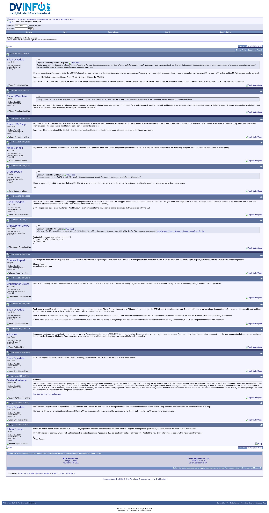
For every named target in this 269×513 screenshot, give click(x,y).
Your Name (10, 25)
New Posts (130, 479)
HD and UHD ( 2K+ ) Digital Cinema (62, 19)
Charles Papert (16, 260)
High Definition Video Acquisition (37, 19)
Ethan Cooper (15, 429)
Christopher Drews (18, 225)
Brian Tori (12, 334)
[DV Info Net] (30, 14)
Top (264, 503)
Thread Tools (241, 50)
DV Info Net (21, 19)
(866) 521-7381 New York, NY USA (71, 461)
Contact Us (221, 503)
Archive (259, 503)
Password (10, 29)
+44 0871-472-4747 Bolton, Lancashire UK (198, 461)
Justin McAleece (17, 380)
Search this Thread (255, 50)
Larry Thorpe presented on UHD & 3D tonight (150, 479)
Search (167, 32)
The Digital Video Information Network (241, 503)
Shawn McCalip (16, 124)
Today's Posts (113, 32)
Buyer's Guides (225, 32)
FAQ (65, 32)
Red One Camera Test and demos (47, 394)
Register (29, 32)
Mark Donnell (15, 147)
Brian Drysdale (16, 59)
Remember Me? (35, 25)
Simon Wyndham (17, 96)
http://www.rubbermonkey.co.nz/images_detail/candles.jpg (180, 231)
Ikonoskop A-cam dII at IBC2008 (114, 479)
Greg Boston (14, 171)
